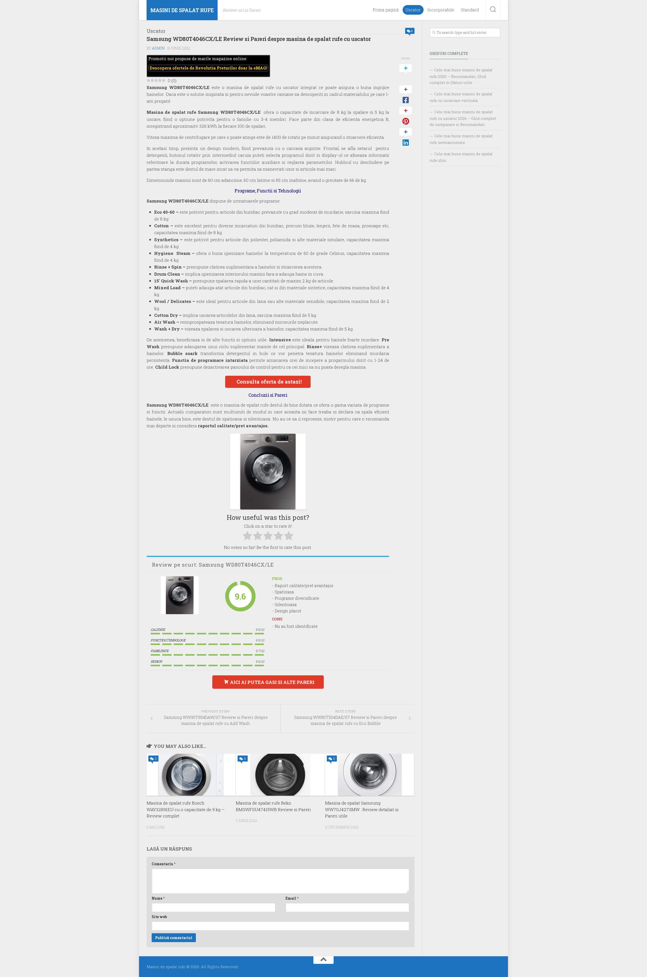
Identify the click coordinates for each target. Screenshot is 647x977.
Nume (158, 898)
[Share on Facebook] (405, 94)
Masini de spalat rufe (182, 10)
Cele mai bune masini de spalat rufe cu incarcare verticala (461, 97)
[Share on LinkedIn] (405, 137)
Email (292, 898)
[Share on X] (405, 73)
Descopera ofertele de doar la (208, 68)
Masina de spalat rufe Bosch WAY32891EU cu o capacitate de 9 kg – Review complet (186, 809)
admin (158, 48)
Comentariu (163, 863)
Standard (470, 9)
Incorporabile (440, 9)
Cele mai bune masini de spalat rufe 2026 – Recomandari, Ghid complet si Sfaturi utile (461, 76)
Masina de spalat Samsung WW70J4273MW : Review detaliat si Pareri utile (362, 809)
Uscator (413, 9)
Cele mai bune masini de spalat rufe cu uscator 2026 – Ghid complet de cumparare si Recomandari (463, 118)
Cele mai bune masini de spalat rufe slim (461, 157)
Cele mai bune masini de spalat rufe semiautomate (461, 139)
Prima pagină (386, 9)
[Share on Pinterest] (405, 116)
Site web (159, 916)
